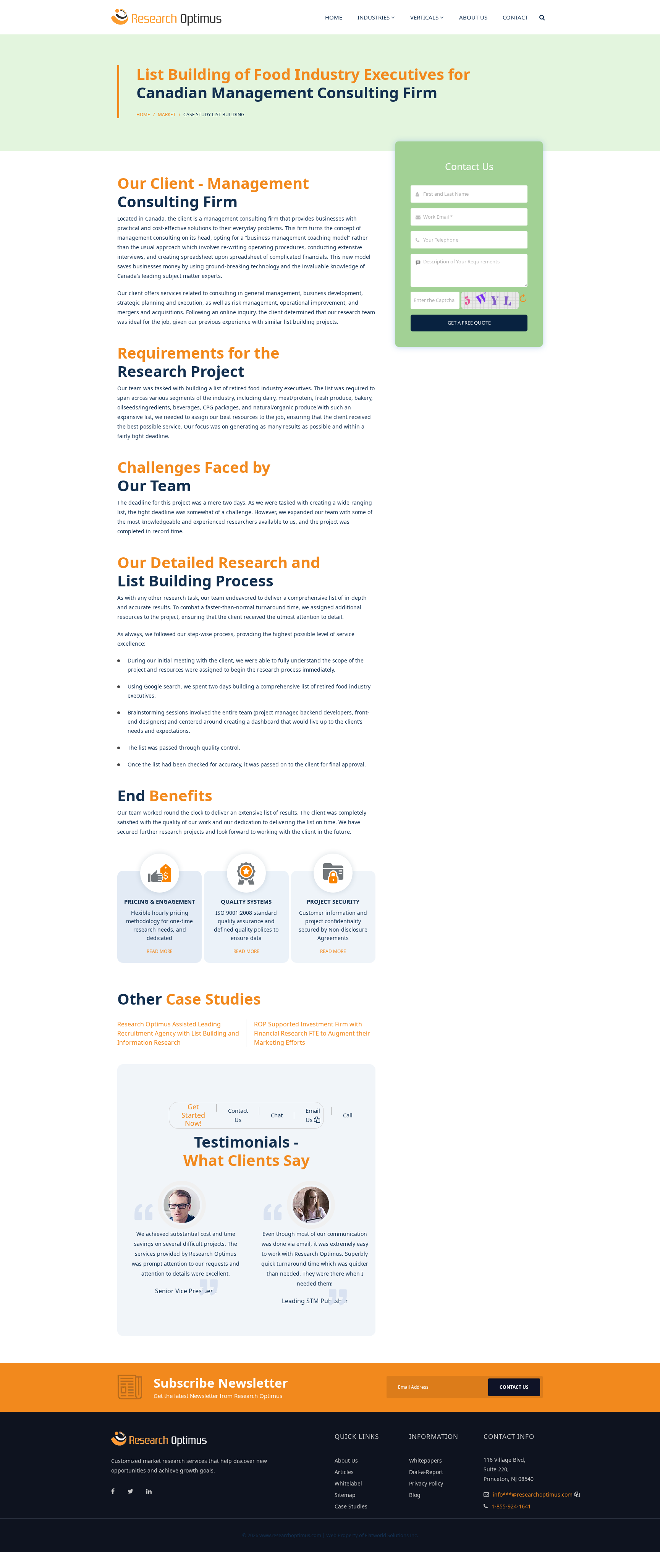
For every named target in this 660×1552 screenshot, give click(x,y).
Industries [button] (374, 17)
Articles (344, 1472)
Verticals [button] (425, 17)
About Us (346, 1460)
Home (333, 17)
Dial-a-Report (426, 1472)
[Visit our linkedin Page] (149, 1491)
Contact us (514, 1387)
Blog (415, 1494)
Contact (515, 17)
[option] (182, 1243)
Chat (277, 1115)
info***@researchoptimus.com (533, 1494)
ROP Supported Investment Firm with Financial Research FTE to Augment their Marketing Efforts (312, 1033)
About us (473, 17)
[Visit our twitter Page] (131, 1491)
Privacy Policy (426, 1483)
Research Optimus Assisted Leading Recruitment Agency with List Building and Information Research (178, 1033)
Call (348, 1115)
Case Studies (351, 1506)
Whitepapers (425, 1460)
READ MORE (160, 951)
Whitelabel (348, 1483)
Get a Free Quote (469, 322)
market (167, 114)
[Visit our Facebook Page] (113, 1491)
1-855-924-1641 (511, 1506)
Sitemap (345, 1494)
